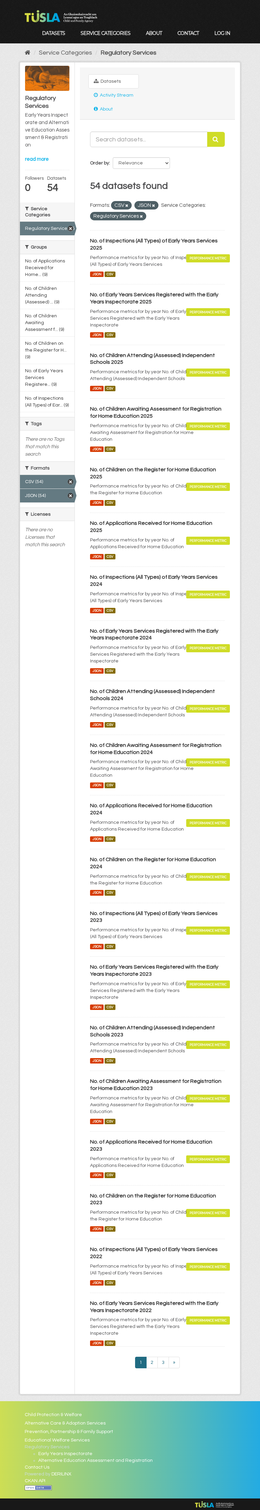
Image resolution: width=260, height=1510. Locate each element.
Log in (222, 33)
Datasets (53, 33)
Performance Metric (208, 258)
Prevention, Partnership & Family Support (69, 1431)
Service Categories (105, 33)
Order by (99, 163)
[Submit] (216, 139)
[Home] (27, 52)
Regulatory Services (128, 52)
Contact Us (37, 1467)
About (154, 33)
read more (37, 159)
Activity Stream (116, 95)
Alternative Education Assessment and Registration (95, 1460)
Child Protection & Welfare (53, 1414)
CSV (110, 274)
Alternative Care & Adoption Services (65, 1423)
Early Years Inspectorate (65, 1453)
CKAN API (35, 1480)
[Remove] (126, 205)
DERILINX (61, 1474)
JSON (97, 274)
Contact (188, 33)
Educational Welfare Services (57, 1440)
